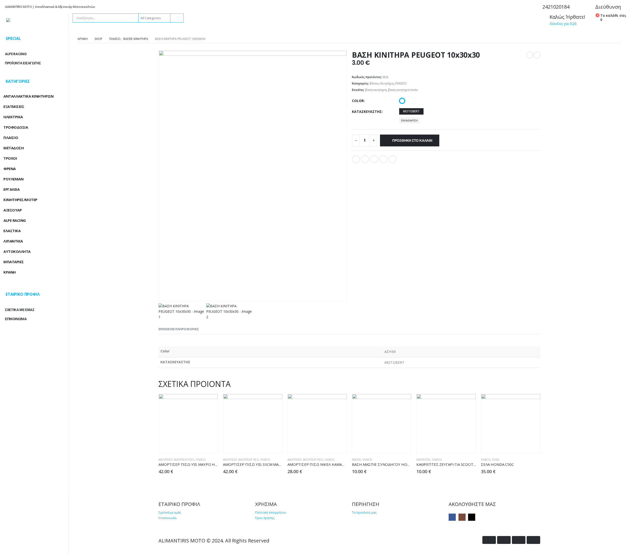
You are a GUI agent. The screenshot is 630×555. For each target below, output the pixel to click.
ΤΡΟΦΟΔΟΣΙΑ (15, 127)
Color (358, 100)
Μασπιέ (356, 459)
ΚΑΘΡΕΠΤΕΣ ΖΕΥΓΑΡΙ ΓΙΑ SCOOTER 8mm (451, 464)
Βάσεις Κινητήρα (382, 83)
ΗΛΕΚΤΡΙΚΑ (13, 116)
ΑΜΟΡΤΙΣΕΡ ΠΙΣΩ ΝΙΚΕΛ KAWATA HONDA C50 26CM (333, 464)
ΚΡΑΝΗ (9, 272)
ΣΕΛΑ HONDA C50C (497, 464)
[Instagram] (462, 517)
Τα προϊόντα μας (364, 512)
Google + (383, 159)
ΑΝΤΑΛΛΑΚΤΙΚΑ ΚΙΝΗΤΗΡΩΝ (28, 96)
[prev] (529, 55)
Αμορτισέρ (165, 459)
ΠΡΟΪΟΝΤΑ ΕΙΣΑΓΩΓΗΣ (23, 63)
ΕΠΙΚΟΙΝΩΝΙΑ (16, 318)
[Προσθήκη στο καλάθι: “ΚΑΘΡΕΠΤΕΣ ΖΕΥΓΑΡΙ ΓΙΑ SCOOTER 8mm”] (458, 445)
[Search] (176, 18)
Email (392, 159)
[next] (537, 55)
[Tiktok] (471, 517)
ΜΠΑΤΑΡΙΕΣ (13, 261)
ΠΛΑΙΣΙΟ (401, 83)
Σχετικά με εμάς (169, 512)
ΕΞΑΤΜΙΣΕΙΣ (13, 106)
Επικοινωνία (167, 518)
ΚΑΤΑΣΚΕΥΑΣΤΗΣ (367, 111)
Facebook (356, 159)
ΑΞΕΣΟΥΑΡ (12, 210)
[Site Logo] (34, 20)
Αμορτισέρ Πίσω (184, 459)
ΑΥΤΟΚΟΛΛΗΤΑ (17, 251)
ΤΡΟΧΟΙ (10, 158)
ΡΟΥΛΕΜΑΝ (13, 178)
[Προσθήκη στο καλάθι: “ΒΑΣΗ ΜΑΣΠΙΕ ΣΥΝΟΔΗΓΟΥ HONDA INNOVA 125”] (394, 445)
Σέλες (496, 459)
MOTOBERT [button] (411, 111)
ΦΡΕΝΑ (9, 168)
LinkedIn (374, 159)
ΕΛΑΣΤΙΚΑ (11, 230)
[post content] (188, 423)
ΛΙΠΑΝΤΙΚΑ (13, 241)
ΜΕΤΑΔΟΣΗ (13, 147)
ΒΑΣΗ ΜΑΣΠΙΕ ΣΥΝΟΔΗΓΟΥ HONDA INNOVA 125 (394, 464)
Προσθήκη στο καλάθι (412, 140)
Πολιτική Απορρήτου (270, 512)
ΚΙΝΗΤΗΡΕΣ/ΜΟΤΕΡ (20, 199)
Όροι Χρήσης (264, 518)
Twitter (365, 159)
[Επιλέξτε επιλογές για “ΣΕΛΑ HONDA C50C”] (523, 445)
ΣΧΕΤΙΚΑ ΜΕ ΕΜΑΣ (19, 309)
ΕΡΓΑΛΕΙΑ (11, 189)
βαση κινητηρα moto (403, 90)
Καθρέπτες (423, 459)
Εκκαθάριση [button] (409, 120)
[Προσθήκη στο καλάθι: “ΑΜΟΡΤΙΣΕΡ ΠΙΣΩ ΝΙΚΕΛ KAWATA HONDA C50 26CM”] (329, 445)
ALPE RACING (16, 54)
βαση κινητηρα (376, 90)
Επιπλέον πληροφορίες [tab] (178, 329)
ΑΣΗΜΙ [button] (402, 101)
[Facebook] (452, 517)
